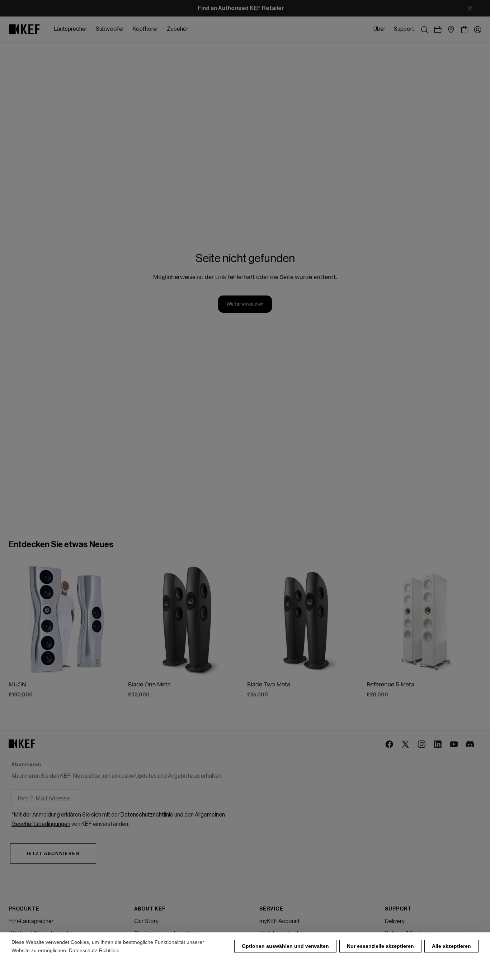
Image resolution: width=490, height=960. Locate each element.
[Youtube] (454, 744)
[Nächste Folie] (112, 619)
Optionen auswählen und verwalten (285, 946)
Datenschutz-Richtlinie (94, 950)
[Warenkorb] (464, 29)
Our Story (146, 921)
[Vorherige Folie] (20, 619)
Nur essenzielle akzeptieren (380, 946)
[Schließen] (470, 8)
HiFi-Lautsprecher (31, 921)
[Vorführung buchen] (438, 29)
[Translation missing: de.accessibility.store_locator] (451, 29)
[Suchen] (424, 29)
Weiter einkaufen (245, 304)
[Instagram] (422, 744)
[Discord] (470, 744)
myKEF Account (279, 921)
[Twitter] (406, 744)
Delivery (395, 921)
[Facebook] (390, 744)
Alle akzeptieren (451, 946)
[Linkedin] (438, 744)
